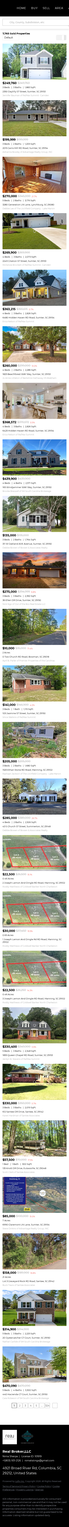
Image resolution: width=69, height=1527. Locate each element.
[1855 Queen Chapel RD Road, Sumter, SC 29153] (34, 1025)
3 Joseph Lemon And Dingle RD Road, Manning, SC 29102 (34, 998)
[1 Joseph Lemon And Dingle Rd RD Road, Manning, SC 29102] (34, 909)
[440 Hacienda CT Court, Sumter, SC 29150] (34, 1364)
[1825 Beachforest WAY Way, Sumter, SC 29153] (34, 344)
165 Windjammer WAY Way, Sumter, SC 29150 (27, 487)
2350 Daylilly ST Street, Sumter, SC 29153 (24, 91)
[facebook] (4, 1520)
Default (8, 37)
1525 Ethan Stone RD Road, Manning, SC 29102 (27, 769)
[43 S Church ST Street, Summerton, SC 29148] (34, 797)
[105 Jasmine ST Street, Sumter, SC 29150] (34, 683)
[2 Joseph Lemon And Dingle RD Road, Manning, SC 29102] (34, 853)
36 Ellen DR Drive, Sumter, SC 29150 (22, 600)
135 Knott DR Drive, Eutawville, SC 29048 (24, 1168)
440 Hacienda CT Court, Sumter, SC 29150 (25, 1394)
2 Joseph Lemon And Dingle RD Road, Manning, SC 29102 (34, 882)
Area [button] (59, 8)
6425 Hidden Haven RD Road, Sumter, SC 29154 (28, 430)
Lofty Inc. (20, 1481)
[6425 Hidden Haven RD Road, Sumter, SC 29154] (34, 401)
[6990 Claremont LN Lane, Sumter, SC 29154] (34, 1195)
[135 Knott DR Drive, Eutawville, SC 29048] (34, 1138)
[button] (6, 22)
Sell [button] (46, 8)
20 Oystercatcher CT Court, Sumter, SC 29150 (26, 1337)
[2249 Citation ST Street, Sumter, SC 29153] (34, 231)
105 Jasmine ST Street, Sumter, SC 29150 (24, 713)
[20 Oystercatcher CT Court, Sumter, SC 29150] (34, 1308)
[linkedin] (11, 1520)
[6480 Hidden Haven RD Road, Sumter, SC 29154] (34, 288)
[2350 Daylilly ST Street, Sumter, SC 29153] (34, 62)
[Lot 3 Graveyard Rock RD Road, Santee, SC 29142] (34, 1251)
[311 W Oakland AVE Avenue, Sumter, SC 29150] (34, 514)
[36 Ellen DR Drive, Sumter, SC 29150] (34, 570)
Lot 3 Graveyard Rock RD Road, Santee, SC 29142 (28, 1281)
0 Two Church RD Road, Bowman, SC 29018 (26, 656)
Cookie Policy (44, 1486)
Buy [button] (34, 8)
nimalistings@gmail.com (39, 1460)
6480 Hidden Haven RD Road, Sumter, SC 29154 (28, 317)
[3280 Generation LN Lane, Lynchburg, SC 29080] (34, 175)
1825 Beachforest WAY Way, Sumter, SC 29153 (27, 374)
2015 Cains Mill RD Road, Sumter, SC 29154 (25, 148)
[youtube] (31, 1520)
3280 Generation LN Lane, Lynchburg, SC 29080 (28, 204)
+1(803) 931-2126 (12, 1460)
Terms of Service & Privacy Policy (19, 1486)
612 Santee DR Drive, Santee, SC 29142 (23, 1111)
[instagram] (24, 1520)
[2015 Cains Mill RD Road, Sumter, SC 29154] (34, 118)
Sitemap (39, 1489)
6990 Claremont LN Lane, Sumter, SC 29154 (26, 1224)
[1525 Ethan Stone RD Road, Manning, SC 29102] (34, 740)
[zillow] (17, 1520)
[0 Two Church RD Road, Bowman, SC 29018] (34, 627)
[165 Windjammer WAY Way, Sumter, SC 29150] (34, 457)
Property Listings (24, 1489)
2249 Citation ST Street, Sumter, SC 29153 (24, 261)
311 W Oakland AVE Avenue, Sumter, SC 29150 (27, 543)
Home (21, 8)
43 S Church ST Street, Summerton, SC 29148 (27, 826)
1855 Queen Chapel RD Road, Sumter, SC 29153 (28, 1055)
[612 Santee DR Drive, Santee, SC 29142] (34, 1082)
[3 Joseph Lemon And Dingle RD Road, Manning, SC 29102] (34, 969)
